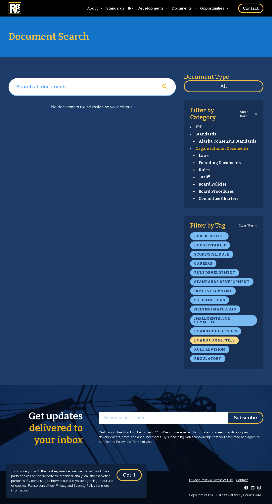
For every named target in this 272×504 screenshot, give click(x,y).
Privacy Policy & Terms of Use (211, 480)
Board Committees (214, 340)
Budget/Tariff (210, 245)
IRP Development (213, 291)
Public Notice (209, 236)
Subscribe (245, 417)
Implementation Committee (212, 320)
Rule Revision (209, 349)
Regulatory (207, 358)
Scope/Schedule (211, 254)
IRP (131, 8)
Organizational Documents (222, 148)
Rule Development (214, 272)
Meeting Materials (215, 309)
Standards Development (221, 282)
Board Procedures (216, 191)
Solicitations (209, 300)
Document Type (206, 76)
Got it (129, 475)
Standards (115, 8)
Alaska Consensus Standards (227, 141)
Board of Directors (215, 331)
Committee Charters (219, 198)
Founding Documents (220, 162)
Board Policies (213, 184)
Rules (204, 169)
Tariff (204, 177)
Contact (251, 8)
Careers (203, 263)
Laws (204, 155)
